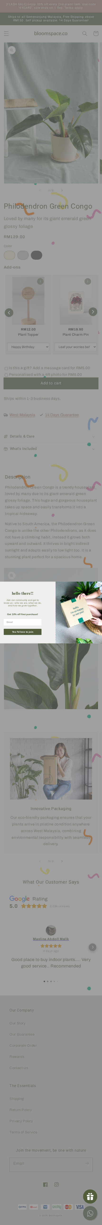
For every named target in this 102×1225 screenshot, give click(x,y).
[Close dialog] (99, 584)
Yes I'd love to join (22, 632)
